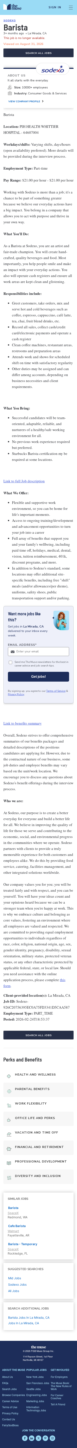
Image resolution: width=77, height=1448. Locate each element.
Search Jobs (9, 1389)
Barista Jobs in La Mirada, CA (28, 1317)
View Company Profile (24, 101)
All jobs (13, 1291)
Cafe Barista (17, 1226)
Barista (13, 1208)
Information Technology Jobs (36, 1408)
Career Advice (10, 1401)
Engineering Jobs (36, 1395)
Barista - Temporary (22, 1244)
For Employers (59, 1377)
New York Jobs (35, 1377)
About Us (7, 1377)
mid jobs (14, 1278)
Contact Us (8, 1419)
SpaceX (13, 1213)
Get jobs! (38, 676)
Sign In (55, 7)
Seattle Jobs (33, 1389)
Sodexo (9, 20)
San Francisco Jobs (37, 1383)
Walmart (13, 1231)
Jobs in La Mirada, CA (23, 1323)
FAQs (5, 1383)
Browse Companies (13, 1395)
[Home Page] (15, 7)
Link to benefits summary (22, 723)
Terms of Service (55, 691)
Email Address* (22, 645)
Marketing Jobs (35, 1401)
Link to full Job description (24, 481)
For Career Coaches (57, 1396)
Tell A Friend (58, 1404)
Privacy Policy (16, 694)
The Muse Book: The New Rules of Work (61, 1386)
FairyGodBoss (10, 1425)
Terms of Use (9, 1407)
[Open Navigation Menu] (70, 7)
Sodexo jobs (17, 1284)
